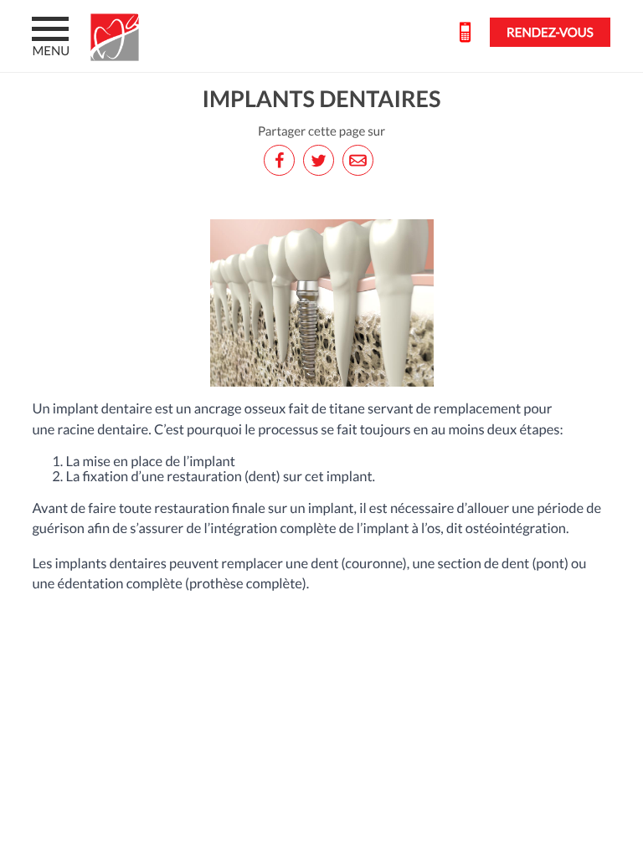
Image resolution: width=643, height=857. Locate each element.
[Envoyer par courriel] (360, 160)
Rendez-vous (550, 33)
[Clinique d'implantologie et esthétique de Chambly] (118, 37)
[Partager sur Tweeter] (321, 160)
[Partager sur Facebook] (282, 160)
